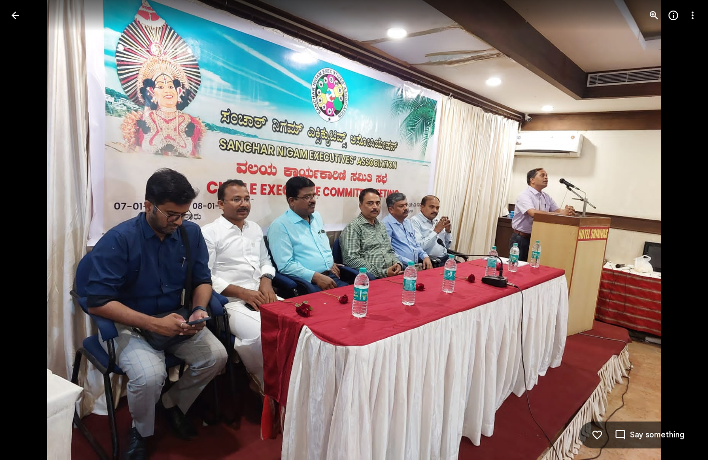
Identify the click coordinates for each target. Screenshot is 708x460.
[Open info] (673, 15)
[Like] (597, 435)
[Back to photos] (15, 15)
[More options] (692, 15)
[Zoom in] (654, 15)
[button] (26, 230)
